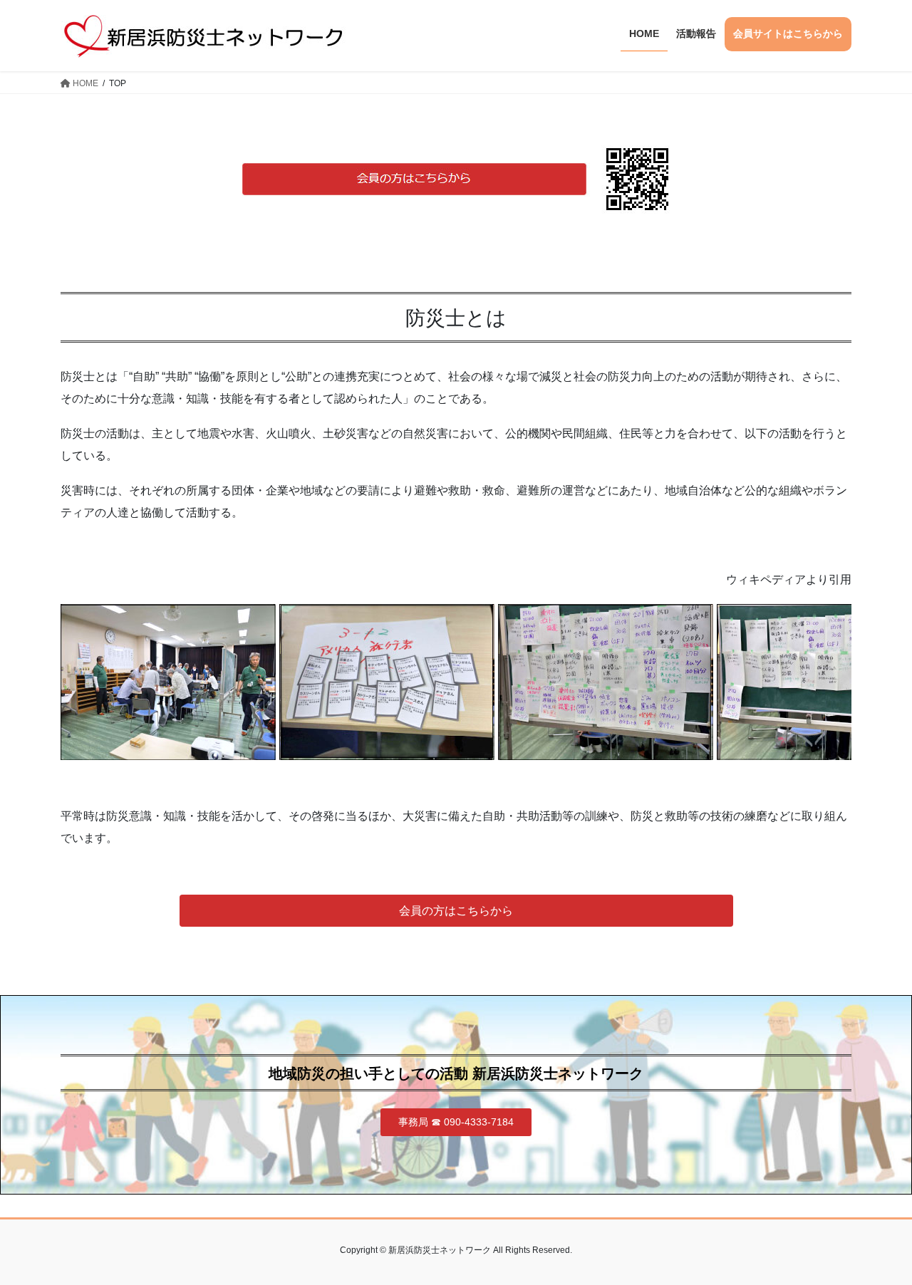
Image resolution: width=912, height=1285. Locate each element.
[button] (456, 911)
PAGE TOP (876, 1234)
